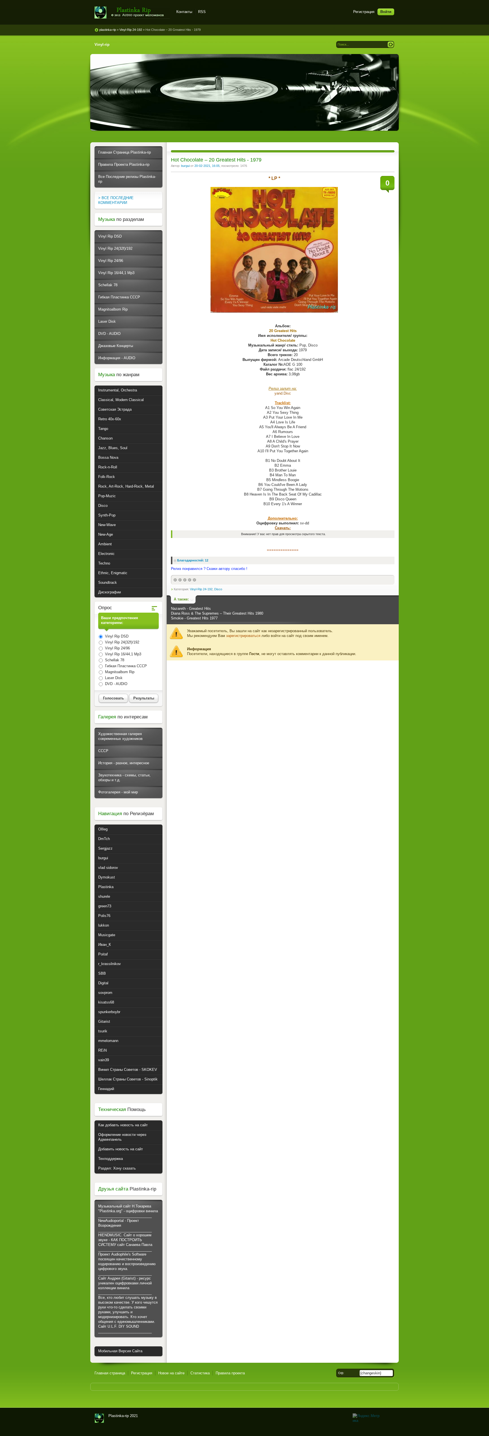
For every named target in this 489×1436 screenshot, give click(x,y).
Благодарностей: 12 (192, 560)
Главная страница (110, 1373)
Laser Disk (107, 321)
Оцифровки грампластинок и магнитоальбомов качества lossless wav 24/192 (99, 1418)
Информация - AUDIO (116, 358)
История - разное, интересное (123, 763)
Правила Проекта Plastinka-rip (123, 164)
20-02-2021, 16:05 (207, 165)
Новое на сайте (171, 1373)
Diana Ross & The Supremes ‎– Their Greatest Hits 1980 (217, 613)
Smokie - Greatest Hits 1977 (194, 618)
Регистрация (363, 12)
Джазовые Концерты (115, 346)
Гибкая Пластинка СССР (119, 297)
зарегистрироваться (243, 636)
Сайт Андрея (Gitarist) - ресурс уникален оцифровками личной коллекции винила (125, 1283)
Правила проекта (230, 1373)
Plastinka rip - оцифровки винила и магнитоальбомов (132, 13)
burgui (185, 165)
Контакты (184, 12)
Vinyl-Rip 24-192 (201, 589)
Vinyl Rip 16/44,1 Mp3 (116, 273)
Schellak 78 (107, 285)
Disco (218, 589)
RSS (202, 12)
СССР (103, 751)
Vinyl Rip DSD (110, 236)
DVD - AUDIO (109, 333)
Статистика (200, 1373)
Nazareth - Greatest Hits (191, 608)
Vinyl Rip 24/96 (110, 261)
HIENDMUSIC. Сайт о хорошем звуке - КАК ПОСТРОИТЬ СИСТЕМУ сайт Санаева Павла (125, 1240)
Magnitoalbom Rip (113, 309)
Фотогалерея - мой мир (118, 792)
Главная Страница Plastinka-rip (124, 152)
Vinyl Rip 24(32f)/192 (115, 248)
